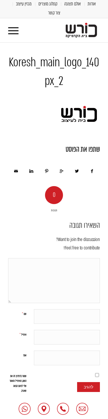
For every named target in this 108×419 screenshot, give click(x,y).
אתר (24, 355)
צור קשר (54, 12)
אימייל (23, 334)
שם (24, 314)
